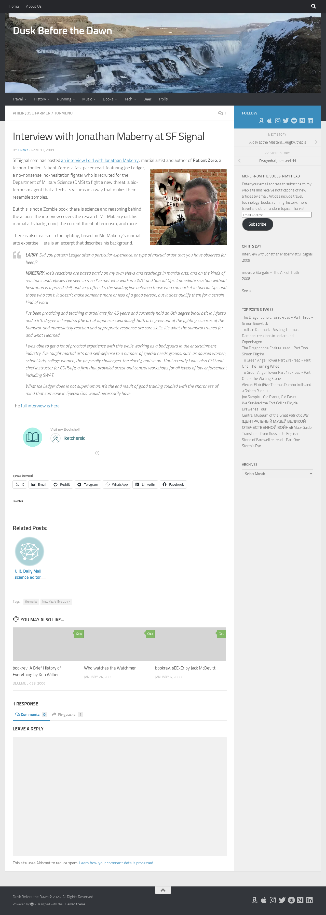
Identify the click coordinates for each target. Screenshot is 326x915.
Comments (33, 714)
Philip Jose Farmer (31, 113)
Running (64, 99)
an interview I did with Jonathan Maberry (100, 160)
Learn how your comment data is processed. (116, 862)
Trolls (163, 99)
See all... (248, 291)
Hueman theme (74, 904)
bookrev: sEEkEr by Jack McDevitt (185, 668)
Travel (17, 99)
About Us (34, 6)
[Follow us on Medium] (302, 121)
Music (87, 99)
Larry (23, 150)
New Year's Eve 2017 (56, 601)
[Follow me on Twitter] (286, 121)
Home (14, 6)
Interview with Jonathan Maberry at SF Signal (277, 254)
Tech (128, 99)
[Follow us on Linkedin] (310, 121)
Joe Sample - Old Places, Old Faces (269, 397)
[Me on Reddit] (294, 121)
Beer (147, 99)
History (40, 99)
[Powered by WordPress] (32, 904)
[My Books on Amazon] (261, 121)
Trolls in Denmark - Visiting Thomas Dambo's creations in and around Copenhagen (270, 335)
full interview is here (40, 406)
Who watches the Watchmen (110, 668)
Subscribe (257, 224)
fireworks (31, 601)
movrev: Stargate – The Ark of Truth (270, 272)
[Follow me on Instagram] (278, 121)
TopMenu (63, 113)
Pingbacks (70, 714)
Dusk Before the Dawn (62, 30)
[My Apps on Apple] (269, 121)
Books (108, 99)
